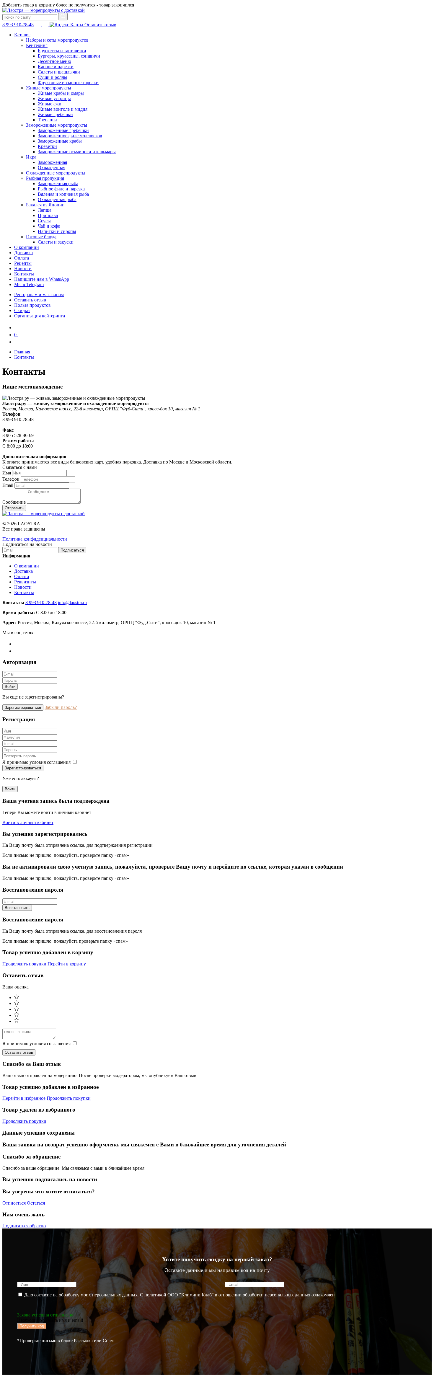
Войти (10, 686)
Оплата (21, 257)
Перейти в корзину (67, 963)
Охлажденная (51, 167)
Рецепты (23, 263)
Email (7, 485)
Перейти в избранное (23, 1098)
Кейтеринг (37, 45)
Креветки (47, 146)
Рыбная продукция (45, 178)
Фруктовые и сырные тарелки (68, 82)
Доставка (23, 252)
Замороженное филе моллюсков (70, 135)
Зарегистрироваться (23, 707)
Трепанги (47, 119)
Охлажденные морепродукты (55, 172)
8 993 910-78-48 (18, 24)
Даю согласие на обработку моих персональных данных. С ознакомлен (179, 1294)
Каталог (22, 34)
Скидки (22, 310)
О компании (26, 247)
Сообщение (14, 502)
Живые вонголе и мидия (62, 109)
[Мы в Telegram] (38, 24)
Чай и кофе (49, 226)
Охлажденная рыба (57, 199)
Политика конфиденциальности (34, 538)
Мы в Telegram (29, 284)
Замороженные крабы (60, 140)
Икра (31, 156)
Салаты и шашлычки (59, 71)
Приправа (48, 215)
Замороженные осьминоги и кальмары (77, 151)
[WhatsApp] (17, 650)
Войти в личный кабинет (27, 822)
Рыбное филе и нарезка (61, 188)
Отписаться (14, 1202)
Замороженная (52, 162)
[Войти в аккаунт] (17, 341)
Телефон (10, 479)
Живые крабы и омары (61, 93)
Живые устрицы (54, 98)
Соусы (44, 220)
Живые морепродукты (48, 87)
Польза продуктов (32, 305)
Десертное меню (54, 61)
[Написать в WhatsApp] (46, 24)
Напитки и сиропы (57, 231)
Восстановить (17, 908)
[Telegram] (17, 643)
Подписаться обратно (24, 1225)
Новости (23, 268)
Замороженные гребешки (63, 130)
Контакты (24, 273)
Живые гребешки (55, 114)
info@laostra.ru (72, 602)
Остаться (36, 1202)
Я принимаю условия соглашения (37, 762)
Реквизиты (25, 581)
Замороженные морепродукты (56, 125)
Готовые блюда (41, 236)
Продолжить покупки (24, 963)
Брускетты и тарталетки (62, 50)
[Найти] (63, 16)
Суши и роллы (52, 77)
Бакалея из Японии (45, 204)
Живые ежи (49, 103)
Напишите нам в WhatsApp (41, 279)
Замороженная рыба (58, 183)
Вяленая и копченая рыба (63, 194)
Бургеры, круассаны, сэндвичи (69, 55)
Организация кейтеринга (39, 315)
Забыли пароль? (61, 707)
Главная (22, 351)
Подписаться (72, 550)
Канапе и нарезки (56, 66)
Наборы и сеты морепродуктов (57, 40)
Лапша (44, 210)
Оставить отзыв (99, 24)
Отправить (14, 508)
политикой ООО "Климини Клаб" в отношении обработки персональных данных (227, 1294)
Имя (6, 472)
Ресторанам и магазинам (39, 294)
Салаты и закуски (56, 241)
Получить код (31, 1326)
